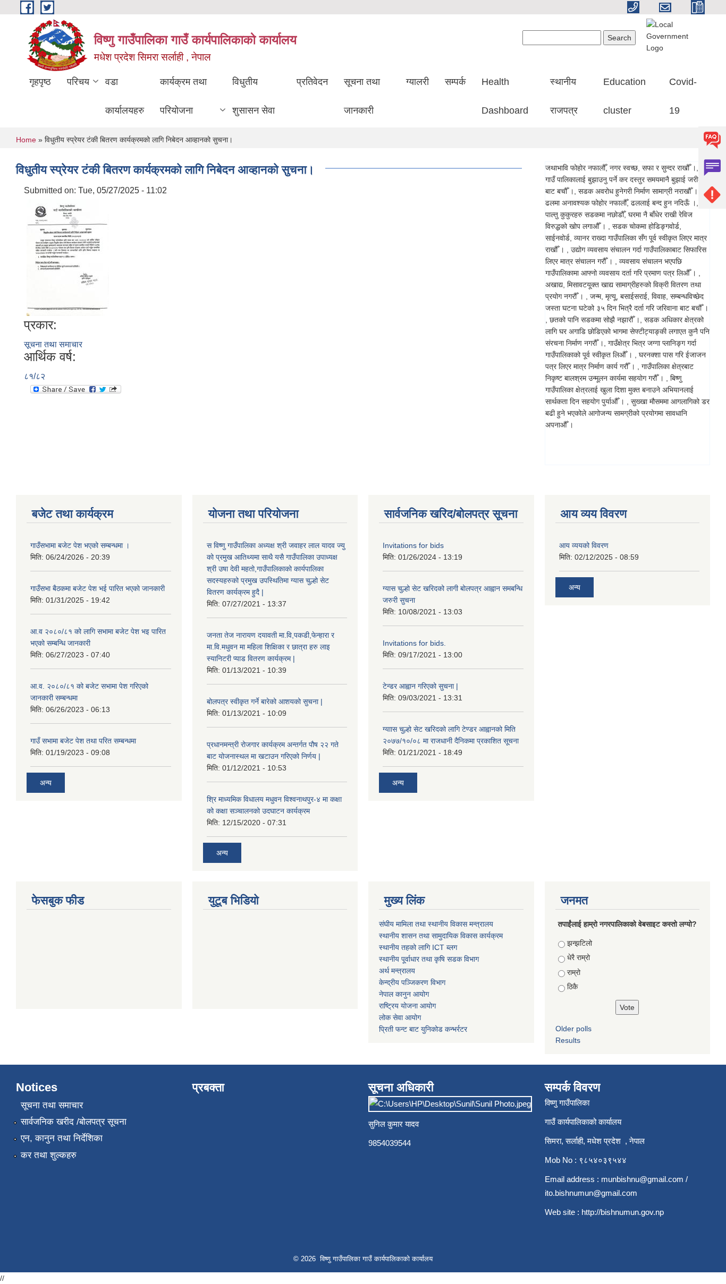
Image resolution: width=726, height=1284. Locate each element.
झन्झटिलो (579, 943)
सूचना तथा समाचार (53, 344)
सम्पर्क (455, 81)
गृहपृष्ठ (40, 81)
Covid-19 (683, 96)
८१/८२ (34, 376)
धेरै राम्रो (578, 957)
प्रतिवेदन (312, 81)
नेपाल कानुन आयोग (404, 994)
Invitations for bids (413, 545)
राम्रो (573, 972)
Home (26, 139)
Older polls (573, 1028)
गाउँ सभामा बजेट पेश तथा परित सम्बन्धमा (83, 741)
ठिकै (572, 986)
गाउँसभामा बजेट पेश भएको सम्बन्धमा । (80, 545)
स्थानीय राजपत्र (564, 96)
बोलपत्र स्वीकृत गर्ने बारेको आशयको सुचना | (265, 701)
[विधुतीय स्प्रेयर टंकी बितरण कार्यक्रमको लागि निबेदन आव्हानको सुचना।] (68, 256)
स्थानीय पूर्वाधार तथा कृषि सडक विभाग (429, 959)
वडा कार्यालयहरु (124, 96)
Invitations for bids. (414, 643)
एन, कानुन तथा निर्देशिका (62, 1138)
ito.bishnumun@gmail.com (591, 1192)
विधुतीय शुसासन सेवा (253, 96)
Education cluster (624, 96)
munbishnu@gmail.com (642, 1179)
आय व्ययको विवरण (584, 545)
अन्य (46, 782)
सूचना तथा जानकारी (362, 96)
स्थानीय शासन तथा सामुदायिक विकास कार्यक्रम (441, 935)
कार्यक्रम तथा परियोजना (183, 96)
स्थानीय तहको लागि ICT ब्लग (418, 947)
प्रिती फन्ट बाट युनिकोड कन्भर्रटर (423, 1029)
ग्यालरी (417, 81)
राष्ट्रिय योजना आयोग (407, 1005)
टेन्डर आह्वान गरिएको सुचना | (420, 686)
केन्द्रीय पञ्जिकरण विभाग (412, 982)
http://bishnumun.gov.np (622, 1212)
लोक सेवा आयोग (400, 1017)
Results (567, 1040)
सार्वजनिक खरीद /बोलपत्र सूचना (73, 1122)
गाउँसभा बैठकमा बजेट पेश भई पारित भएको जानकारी (97, 588)
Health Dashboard (505, 96)
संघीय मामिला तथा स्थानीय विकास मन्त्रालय (436, 924)
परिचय (78, 81)
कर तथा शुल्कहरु (49, 1155)
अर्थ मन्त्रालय (397, 970)
